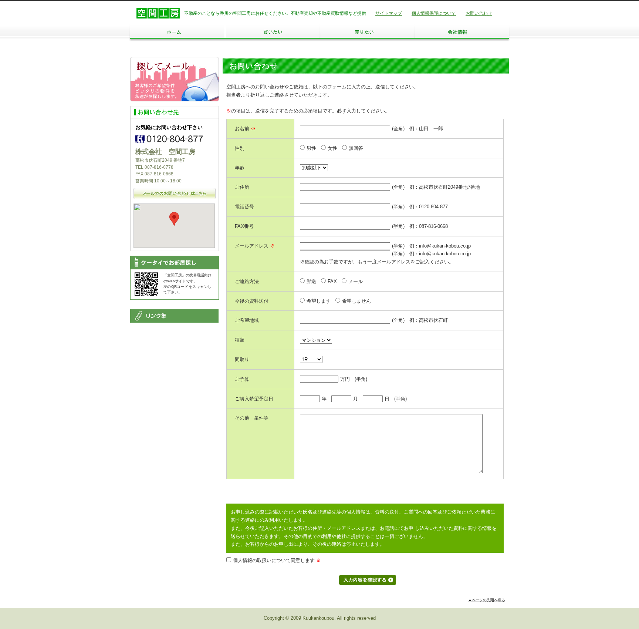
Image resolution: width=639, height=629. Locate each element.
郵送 (311, 281)
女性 (332, 148)
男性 (311, 148)
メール (355, 281)
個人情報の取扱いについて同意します (277, 560)
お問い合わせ (479, 13)
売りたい (367, 31)
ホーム (177, 31)
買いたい (272, 31)
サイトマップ (388, 13)
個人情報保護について (434, 13)
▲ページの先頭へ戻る (486, 600)
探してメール (174, 79)
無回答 (356, 148)
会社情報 (461, 31)
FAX (332, 281)
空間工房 (158, 13)
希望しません (356, 301)
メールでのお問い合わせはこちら (174, 193)
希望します (319, 301)
